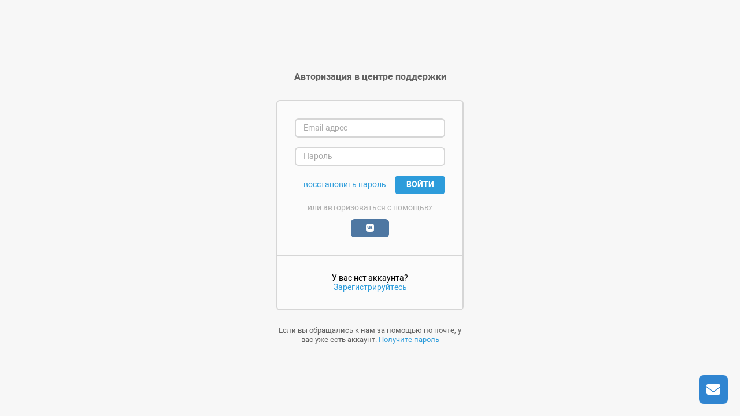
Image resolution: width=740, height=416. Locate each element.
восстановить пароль (345, 185)
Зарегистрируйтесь (370, 287)
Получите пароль (409, 339)
